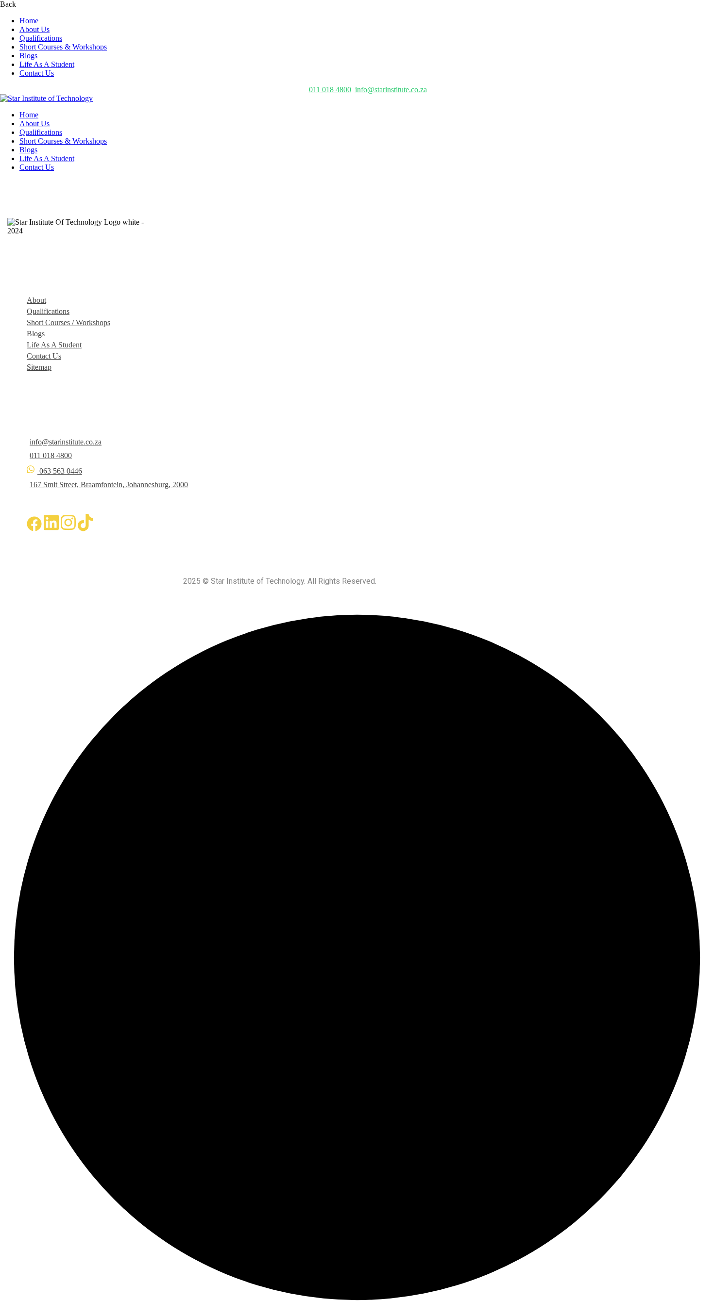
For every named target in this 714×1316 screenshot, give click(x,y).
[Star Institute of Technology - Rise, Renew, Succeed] (46, 98)
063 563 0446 (60, 471)
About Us (34, 29)
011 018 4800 (330, 89)
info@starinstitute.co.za (391, 89)
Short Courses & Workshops (63, 47)
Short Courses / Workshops (68, 322)
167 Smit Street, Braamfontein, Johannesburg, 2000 (109, 484)
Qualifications (40, 38)
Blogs (28, 55)
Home (28, 20)
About (36, 300)
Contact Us (36, 73)
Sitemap (39, 367)
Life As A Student (46, 64)
